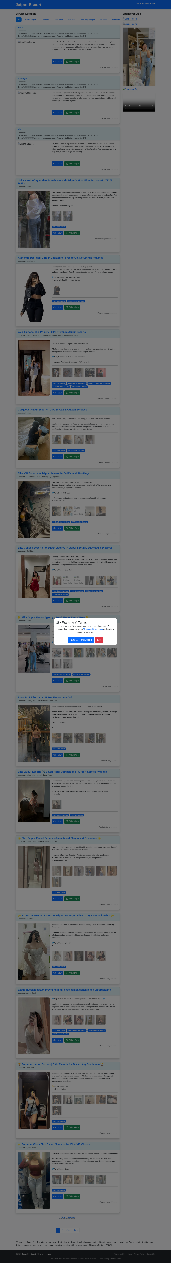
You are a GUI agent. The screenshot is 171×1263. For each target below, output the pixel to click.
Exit (99, 639)
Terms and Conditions (93, 629)
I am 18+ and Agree (81, 639)
